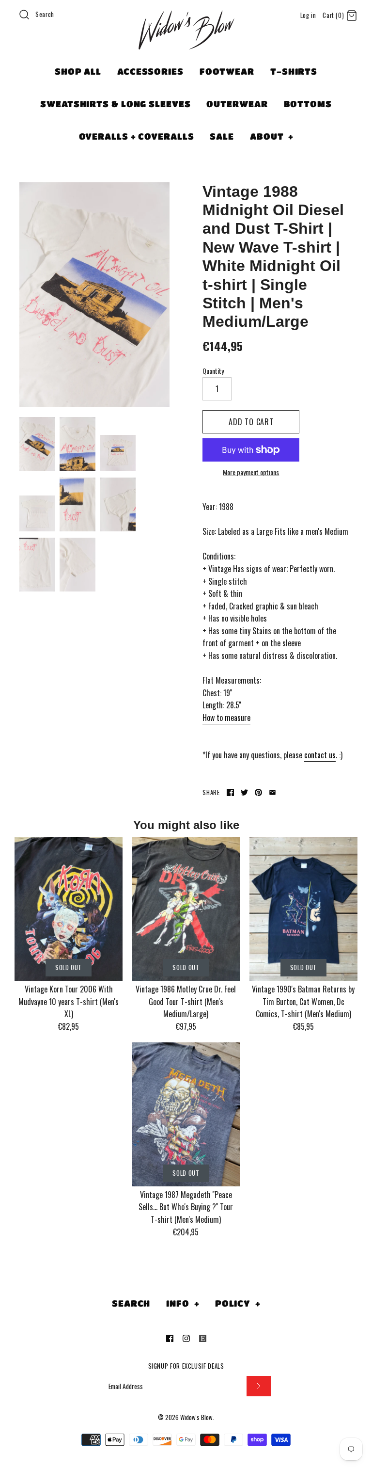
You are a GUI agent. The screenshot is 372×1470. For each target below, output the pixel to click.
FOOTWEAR (227, 71)
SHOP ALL (78, 71)
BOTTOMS (308, 104)
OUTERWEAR (236, 104)
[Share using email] (272, 792)
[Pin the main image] (258, 792)
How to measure (226, 717)
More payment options (251, 472)
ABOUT (272, 136)
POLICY (238, 1303)
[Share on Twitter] (244, 792)
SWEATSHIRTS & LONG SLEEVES (115, 104)
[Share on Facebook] (230, 792)
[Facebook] (169, 1338)
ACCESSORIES (150, 71)
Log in (308, 15)
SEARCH (131, 1303)
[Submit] (259, 1386)
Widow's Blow (196, 1417)
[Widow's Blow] (186, 42)
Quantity (213, 371)
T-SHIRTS (293, 71)
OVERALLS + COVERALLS (136, 136)
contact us (320, 755)
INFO (182, 1303)
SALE (222, 136)
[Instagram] (186, 1338)
